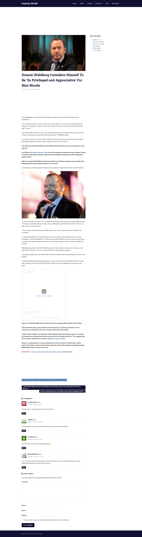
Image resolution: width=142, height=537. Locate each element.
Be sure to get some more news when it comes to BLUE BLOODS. (52, 352)
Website (24, 515)
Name (24, 505)
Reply (23, 413)
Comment (25, 482)
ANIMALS (96, 40)
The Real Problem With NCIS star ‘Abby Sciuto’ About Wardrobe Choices (62, 392)
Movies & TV (99, 3)
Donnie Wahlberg (51, 380)
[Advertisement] (71, 19)
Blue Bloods (115, 3)
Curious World (30, 3)
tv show (64, 380)
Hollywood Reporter (38, 152)
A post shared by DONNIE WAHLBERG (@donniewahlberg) (44, 317)
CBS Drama (36, 380)
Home (74, 3)
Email (24, 510)
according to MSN (59, 338)
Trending (89, 3)
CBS (31, 380)
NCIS (107, 3)
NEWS (82, 3)
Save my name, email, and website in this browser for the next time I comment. (46, 520)
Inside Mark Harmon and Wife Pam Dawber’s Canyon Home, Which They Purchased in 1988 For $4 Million (52, 387)
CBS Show (42, 380)
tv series (59, 380)
